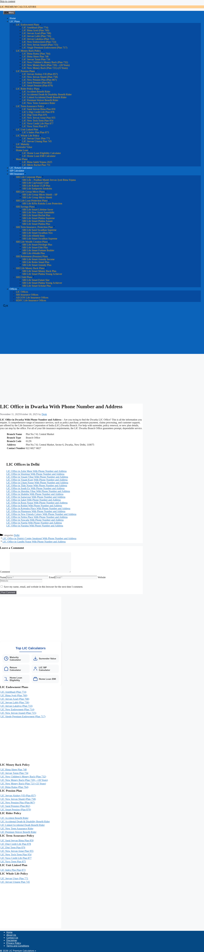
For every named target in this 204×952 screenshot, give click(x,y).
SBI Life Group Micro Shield (37, 197)
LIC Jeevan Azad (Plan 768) (36, 33)
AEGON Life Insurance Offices (32, 297)
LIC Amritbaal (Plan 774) (35, 27)
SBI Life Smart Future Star (35, 280)
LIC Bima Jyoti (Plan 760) (35, 30)
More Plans (21, 159)
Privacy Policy (13, 943)
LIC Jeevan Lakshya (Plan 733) (38, 39)
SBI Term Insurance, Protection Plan (34, 227)
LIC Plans (15, 21)
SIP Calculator (17, 170)
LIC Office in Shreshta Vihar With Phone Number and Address (38, 491)
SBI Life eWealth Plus (33, 253)
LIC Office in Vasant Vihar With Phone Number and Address (37, 477)
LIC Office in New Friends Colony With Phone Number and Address (41, 514)
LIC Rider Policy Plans (27, 88)
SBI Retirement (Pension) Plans (32, 256)
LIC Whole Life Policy (27, 135)
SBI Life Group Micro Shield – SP (39, 194)
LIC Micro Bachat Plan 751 (36, 165)
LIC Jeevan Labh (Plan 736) (36, 36)
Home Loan (22, 150)
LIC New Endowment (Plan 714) (39, 41)
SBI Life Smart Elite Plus (35, 247)
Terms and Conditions (17, 945)
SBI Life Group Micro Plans (30, 191)
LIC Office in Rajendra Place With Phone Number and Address (38, 508)
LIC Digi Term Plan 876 (34, 115)
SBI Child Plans (24, 277)
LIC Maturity (22, 144)
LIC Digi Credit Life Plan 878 (15, 844)
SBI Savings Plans (25, 206)
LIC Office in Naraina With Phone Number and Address (34, 525)
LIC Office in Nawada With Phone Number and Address (35, 520)
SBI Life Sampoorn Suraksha (37, 188)
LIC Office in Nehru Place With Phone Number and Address (37, 517)
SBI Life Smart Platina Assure (37, 221)
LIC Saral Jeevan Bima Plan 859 (38, 109)
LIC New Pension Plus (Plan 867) (39, 79)
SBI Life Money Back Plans (30, 268)
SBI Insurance (17, 173)
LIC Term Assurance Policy (30, 106)
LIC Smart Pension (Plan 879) (37, 85)
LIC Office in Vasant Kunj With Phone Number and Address (37, 479)
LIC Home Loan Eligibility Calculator (41, 153)
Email (52, 577)
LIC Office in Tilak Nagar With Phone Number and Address (36, 485)
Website (102, 577)
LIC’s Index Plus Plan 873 (35, 132)
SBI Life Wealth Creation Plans (32, 241)
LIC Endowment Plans (27, 24)
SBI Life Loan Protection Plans (31, 200)
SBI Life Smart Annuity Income (38, 259)
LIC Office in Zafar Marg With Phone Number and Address (36, 471)
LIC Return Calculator (21, 167)
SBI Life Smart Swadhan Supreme (39, 238)
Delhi (16, 535)
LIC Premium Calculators (18, 6)
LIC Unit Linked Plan (27, 129)
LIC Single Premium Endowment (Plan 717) (44, 47)
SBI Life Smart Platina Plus (36, 224)
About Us (11, 935)
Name (3, 577)
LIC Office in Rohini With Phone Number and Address (34, 505)
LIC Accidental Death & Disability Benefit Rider (47, 94)
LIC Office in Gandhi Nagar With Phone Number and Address (34, 541)
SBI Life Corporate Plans (28, 177)
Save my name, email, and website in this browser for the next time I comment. (43, 586)
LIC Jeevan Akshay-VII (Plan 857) (40, 74)
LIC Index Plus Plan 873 (13, 870)
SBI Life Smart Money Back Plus (39, 271)
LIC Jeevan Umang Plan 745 (37, 141)
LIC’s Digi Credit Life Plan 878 (38, 112)
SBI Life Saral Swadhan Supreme (39, 230)
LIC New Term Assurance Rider (38, 103)
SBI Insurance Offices (27, 294)
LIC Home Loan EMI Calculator (38, 156)
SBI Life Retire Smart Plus (35, 262)
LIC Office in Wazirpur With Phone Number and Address (35, 474)
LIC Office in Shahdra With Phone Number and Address (34, 494)
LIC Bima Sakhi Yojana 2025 (37, 162)
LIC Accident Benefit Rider (36, 91)
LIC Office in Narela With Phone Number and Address (34, 522)
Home (13, 18)
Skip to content (7, 1)
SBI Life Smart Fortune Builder (38, 250)
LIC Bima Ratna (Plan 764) (36, 53)
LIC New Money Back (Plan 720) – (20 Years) (46, 65)
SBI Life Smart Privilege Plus (37, 244)
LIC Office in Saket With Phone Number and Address (33, 499)
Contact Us (12, 937)
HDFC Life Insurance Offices (31, 300)
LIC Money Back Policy (28, 50)
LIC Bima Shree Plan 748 (35, 56)
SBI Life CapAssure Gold (35, 182)
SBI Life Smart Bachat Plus (36, 215)
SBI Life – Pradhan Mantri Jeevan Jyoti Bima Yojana (49, 180)
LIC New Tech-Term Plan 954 (37, 120)
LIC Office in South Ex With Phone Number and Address (35, 488)
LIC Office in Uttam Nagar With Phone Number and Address (37, 482)
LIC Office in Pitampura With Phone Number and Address (35, 511)
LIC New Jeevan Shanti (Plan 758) (40, 77)
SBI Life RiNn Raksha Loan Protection (42, 203)
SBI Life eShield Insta (33, 235)
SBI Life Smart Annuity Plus (36, 265)
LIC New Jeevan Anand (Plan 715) (40, 44)
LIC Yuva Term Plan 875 (35, 126)
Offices (13, 289)
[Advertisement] (102, 331)
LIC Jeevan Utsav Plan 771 (36, 138)
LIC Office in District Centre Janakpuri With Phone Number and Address (39, 538)
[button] (5, 306)
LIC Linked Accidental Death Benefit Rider (44, 97)
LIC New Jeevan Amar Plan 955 (38, 117)
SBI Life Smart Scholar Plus (36, 285)
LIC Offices (22, 291)
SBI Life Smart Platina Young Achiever (42, 274)
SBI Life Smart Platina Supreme (38, 218)
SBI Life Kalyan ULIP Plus (36, 185)
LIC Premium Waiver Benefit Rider (40, 100)
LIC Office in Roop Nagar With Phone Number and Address (37, 502)
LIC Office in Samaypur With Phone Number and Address (35, 497)
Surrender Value (24, 147)
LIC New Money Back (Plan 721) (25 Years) (45, 68)
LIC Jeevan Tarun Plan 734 (36, 59)
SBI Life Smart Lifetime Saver (37, 209)
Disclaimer (11, 940)
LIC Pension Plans (25, 71)
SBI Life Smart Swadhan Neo (37, 232)
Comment (5, 571)
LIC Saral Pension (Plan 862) (37, 82)
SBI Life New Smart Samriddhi (38, 212)
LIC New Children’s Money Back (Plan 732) (45, 62)
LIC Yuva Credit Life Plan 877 (37, 123)
